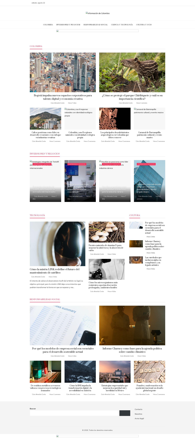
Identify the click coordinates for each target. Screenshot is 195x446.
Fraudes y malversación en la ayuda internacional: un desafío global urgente (149, 388)
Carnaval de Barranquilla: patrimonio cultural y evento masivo (149, 135)
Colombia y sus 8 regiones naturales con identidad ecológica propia (80, 135)
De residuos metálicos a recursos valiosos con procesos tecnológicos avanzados (45, 388)
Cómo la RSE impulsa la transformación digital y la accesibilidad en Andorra (80, 388)
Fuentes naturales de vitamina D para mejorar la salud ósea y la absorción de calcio (106, 248)
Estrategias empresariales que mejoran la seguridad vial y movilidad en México (115, 388)
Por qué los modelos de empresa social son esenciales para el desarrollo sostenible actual (155, 228)
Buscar (33, 408)
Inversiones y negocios (42, 164)
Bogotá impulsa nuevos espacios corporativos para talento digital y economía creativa (63, 97)
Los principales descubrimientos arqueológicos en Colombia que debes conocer (115, 135)
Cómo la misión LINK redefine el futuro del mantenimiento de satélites (54, 271)
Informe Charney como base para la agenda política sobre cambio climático (154, 245)
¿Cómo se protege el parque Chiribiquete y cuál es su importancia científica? (132, 97)
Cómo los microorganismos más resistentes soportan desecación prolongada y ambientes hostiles (103, 285)
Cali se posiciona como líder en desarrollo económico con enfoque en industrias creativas (45, 135)
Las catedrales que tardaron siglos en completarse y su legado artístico (153, 261)
